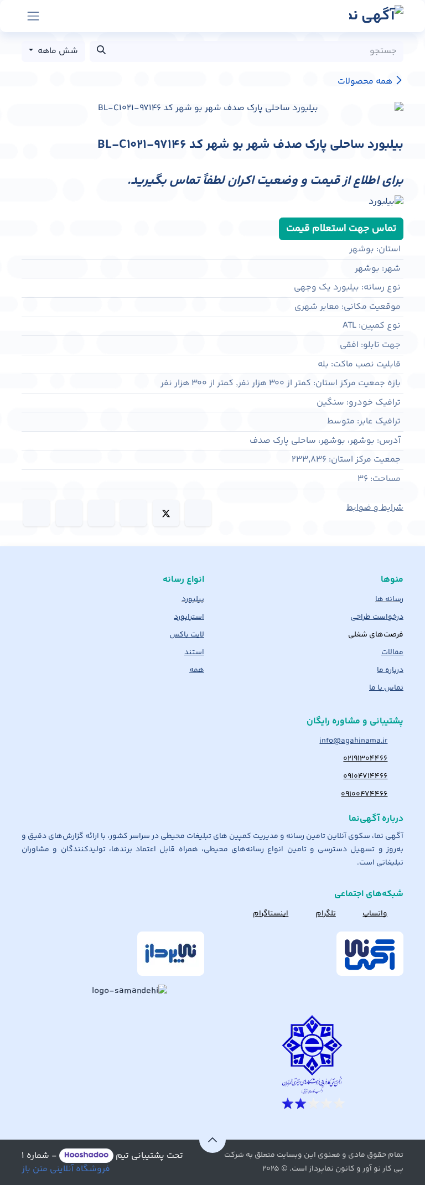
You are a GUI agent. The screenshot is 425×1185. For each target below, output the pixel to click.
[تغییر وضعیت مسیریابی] (33, 16)
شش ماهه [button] (56, 51)
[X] (166, 513)
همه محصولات (365, 82)
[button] (212, 1139)
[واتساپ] (101, 513)
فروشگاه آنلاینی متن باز (66, 1169)
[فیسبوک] (198, 513)
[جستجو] (101, 51)
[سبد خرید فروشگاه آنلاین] (60, 16)
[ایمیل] (36, 513)
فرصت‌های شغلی (375, 635)
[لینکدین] (133, 513)
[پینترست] (69, 513)
